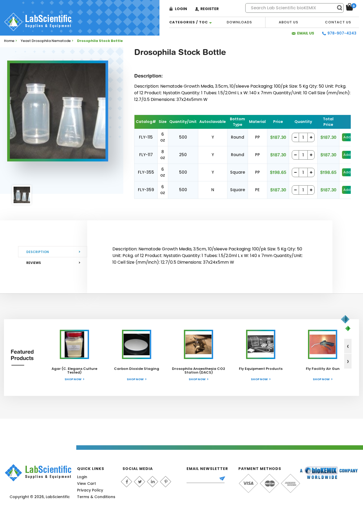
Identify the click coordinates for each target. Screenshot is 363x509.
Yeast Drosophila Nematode (46, 40)
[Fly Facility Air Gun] (322, 344)
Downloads (239, 22)
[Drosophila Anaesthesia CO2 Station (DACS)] (198, 344)
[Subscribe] (224, 479)
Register (209, 8)
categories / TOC (188, 22)
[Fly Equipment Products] (260, 344)
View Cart (86, 483)
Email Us (305, 33)
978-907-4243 (341, 33)
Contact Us (338, 22)
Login (181, 8)
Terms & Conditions (96, 496)
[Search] (337, 7)
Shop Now (73, 379)
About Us (288, 22)
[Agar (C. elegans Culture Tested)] (74, 344)
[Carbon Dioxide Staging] (136, 344)
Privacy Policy (90, 490)
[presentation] (348, 346)
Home (9, 40)
